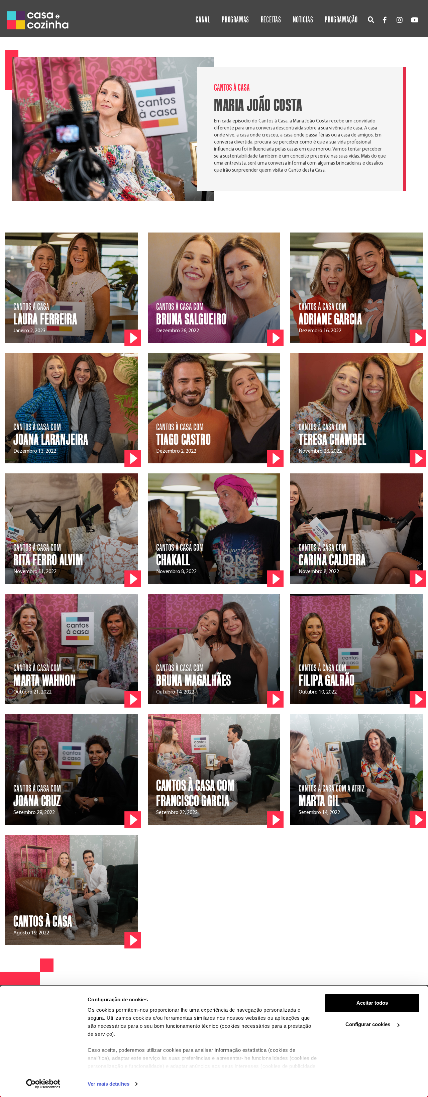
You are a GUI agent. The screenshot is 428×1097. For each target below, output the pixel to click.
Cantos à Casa (42, 921)
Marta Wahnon (44, 681)
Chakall (173, 560)
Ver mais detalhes (108, 1084)
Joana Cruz (37, 801)
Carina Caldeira (332, 560)
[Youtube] (414, 20)
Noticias (303, 20)
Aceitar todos (372, 1003)
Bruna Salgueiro (191, 319)
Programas (235, 20)
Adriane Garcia (330, 319)
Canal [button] (203, 20)
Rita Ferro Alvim (48, 560)
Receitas (271, 20)
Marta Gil (319, 801)
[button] (371, 19)
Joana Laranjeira (50, 440)
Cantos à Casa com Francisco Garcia (195, 793)
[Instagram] (399, 20)
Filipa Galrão (327, 681)
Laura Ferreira (45, 319)
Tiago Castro (183, 440)
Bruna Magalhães (193, 681)
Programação (341, 20)
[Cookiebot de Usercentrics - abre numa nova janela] (43, 1084)
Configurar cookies (368, 1024)
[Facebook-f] (384, 20)
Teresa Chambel (332, 440)
